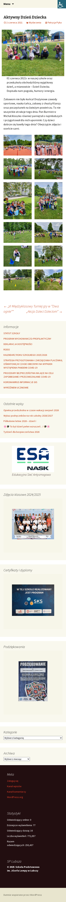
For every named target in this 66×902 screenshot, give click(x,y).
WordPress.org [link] (15, 797)
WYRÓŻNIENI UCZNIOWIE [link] (16, 387)
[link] (62, 4)
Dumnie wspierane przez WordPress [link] (23, 894)
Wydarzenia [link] (35, 22)
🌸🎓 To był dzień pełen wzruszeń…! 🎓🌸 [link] (27, 426)
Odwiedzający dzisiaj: (18, 830)
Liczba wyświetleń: (17, 836)
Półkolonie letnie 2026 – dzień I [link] (20, 421)
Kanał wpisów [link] (14, 786)
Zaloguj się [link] (12, 780)
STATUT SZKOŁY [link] (12, 333)
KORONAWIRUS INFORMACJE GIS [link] (20, 382)
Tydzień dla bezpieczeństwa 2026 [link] (21, 431)
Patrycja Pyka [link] (55, 22)
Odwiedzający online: (18, 819)
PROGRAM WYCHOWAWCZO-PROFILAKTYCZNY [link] (27, 338)
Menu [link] (7, 4)
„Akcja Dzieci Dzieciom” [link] (44, 311)
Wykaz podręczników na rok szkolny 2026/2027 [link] (28, 415)
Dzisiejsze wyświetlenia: (20, 825)
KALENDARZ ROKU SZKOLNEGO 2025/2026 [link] (25, 354)
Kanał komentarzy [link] (16, 791)
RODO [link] (7, 349)
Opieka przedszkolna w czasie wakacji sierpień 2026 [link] (31, 410)
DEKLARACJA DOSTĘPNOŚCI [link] (18, 344)
